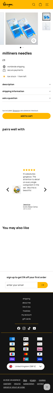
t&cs (25, 380)
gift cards (26, 319)
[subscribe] (43, 285)
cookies (42, 380)
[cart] (40, 4)
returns (17, 383)
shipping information (13, 91)
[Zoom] (33, 40)
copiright (7, 383)
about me (26, 302)
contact (40, 383)
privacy (33, 380)
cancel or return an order (14, 387)
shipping (26, 298)
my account (26, 315)
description (8, 84)
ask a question (9, 98)
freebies (26, 311)
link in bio (27, 306)
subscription (28, 383)
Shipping (16, 110)
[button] (8, 190)
